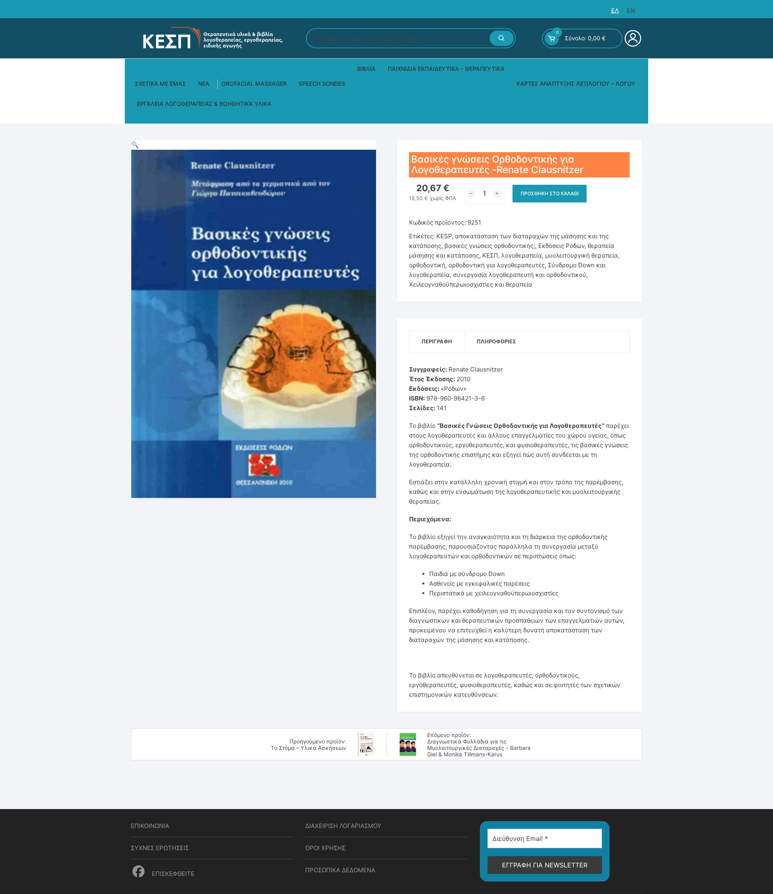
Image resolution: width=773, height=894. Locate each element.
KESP (444, 236)
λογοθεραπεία (521, 255)
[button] (135, 145)
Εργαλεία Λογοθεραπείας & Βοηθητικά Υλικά (204, 103)
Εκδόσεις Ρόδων (561, 246)
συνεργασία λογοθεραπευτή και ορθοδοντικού (519, 275)
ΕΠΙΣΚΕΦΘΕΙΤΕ (172, 873)
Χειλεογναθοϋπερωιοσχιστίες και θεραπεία (470, 284)
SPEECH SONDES (322, 83)
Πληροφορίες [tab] (496, 341)
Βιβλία (366, 68)
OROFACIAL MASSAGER (254, 83)
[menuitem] (615, 10)
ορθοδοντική (427, 265)
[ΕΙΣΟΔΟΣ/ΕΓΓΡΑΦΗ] (631, 38)
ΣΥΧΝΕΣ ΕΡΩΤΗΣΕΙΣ (160, 848)
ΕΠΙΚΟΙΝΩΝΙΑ (150, 826)
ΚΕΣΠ (490, 255)
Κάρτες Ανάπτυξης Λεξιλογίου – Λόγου (576, 83)
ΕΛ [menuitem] (615, 10)
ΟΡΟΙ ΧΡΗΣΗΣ (325, 848)
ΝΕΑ (203, 83)
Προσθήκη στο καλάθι (550, 193)
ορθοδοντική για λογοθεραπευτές (497, 265)
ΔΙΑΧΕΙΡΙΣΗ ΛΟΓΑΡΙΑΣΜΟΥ (343, 826)
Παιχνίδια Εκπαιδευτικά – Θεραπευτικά (446, 68)
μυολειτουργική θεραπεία (581, 255)
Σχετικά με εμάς (160, 83)
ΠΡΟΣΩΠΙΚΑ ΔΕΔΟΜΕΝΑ (340, 870)
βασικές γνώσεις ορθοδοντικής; (489, 246)
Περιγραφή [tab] (437, 341)
